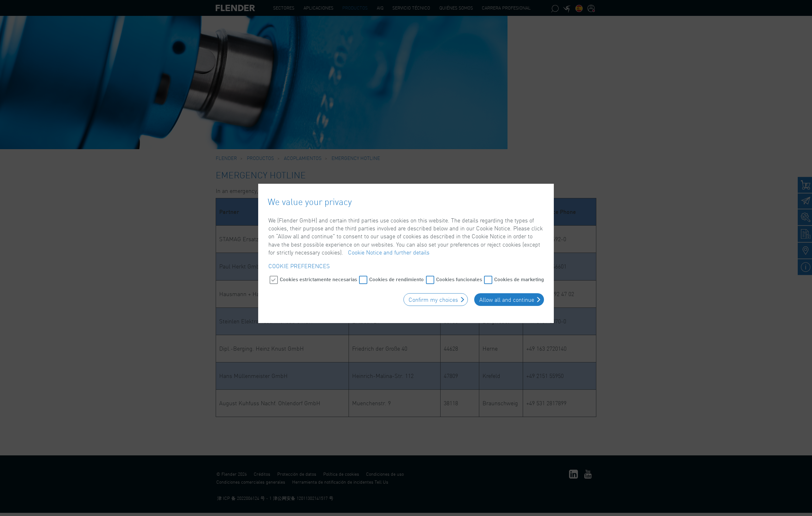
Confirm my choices (433, 299)
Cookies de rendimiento (396, 279)
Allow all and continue (506, 299)
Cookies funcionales (459, 279)
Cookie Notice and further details (388, 252)
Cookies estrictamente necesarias (318, 279)
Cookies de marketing (519, 279)
